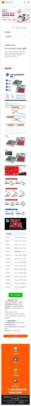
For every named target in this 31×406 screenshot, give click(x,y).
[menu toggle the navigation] (28, 2)
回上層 (15, 336)
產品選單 (18, 27)
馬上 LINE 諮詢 (15, 295)
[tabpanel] (15, 15)
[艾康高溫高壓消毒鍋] (15, 15)
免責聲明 (21, 402)
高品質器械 (23, 27)
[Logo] (7, 2)
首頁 (14, 27)
